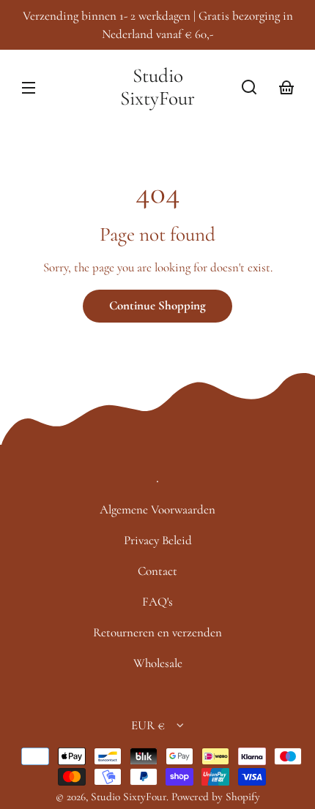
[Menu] (28, 87)
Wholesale (157, 663)
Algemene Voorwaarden (157, 509)
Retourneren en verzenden (157, 632)
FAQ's (157, 601)
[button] (249, 87)
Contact (157, 571)
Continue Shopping (157, 305)
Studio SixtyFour (128, 796)
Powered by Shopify (215, 796)
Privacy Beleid (158, 540)
